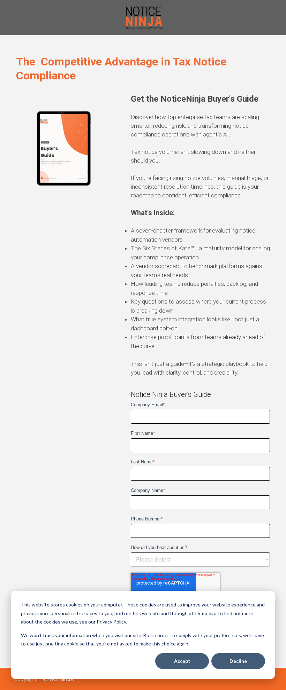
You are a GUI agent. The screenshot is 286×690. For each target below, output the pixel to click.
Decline (238, 661)
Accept (182, 661)
